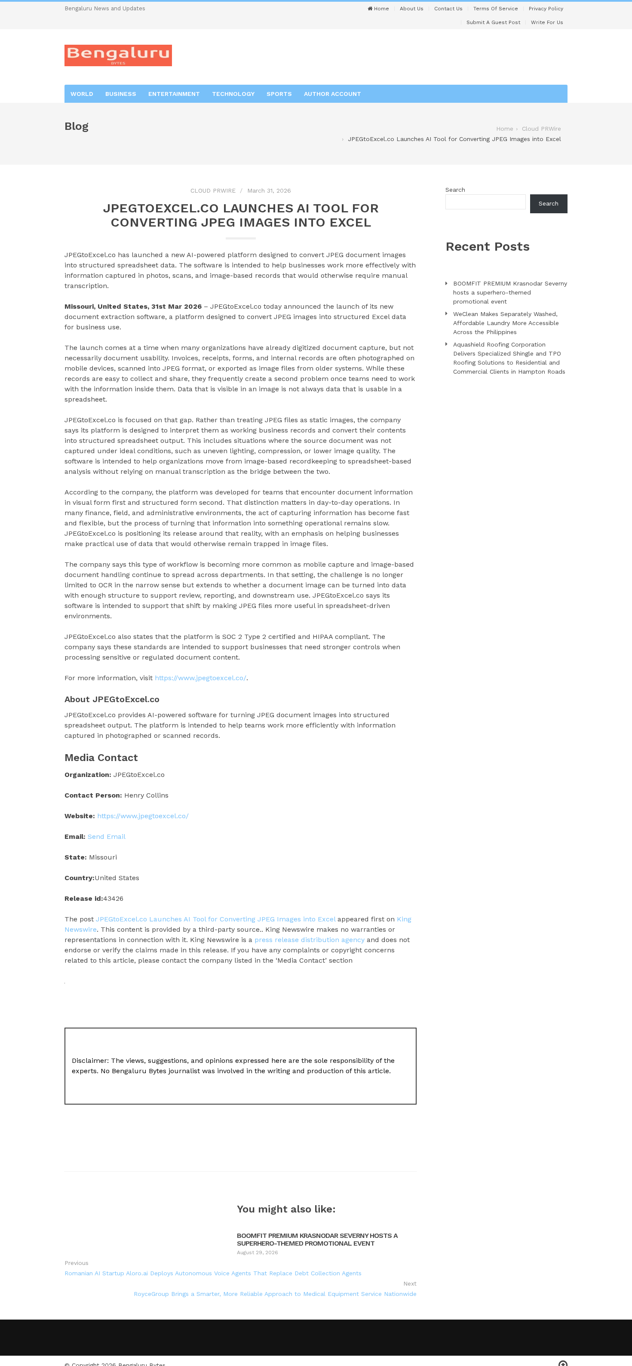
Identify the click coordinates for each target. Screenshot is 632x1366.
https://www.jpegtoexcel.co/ (200, 678)
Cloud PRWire (213, 190)
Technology (233, 93)
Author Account (332, 93)
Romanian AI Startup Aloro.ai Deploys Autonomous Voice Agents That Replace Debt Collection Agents (213, 1273)
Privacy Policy (546, 9)
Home (380, 9)
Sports (279, 93)
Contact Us (448, 9)
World (82, 93)
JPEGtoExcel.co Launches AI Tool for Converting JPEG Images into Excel (215, 919)
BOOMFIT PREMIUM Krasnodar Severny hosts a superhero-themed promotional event (317, 1239)
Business (120, 93)
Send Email (107, 836)
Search (455, 189)
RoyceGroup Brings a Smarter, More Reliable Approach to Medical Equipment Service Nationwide (275, 1293)
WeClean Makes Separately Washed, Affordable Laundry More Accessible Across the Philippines (506, 322)
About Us (411, 9)
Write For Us (547, 22)
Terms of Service (495, 9)
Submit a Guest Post (493, 22)
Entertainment (174, 93)
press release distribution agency (310, 940)
